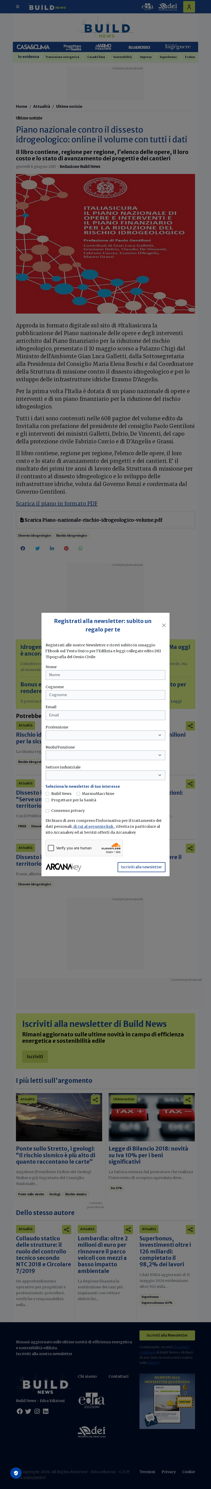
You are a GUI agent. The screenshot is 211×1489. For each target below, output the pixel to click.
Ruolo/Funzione (60, 747)
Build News (61, 793)
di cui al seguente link (93, 826)
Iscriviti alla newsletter (141, 867)
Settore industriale (63, 767)
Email (51, 707)
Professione (57, 727)
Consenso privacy (68, 810)
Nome (51, 667)
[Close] (164, 625)
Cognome (55, 687)
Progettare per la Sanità (73, 800)
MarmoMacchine (98, 793)
